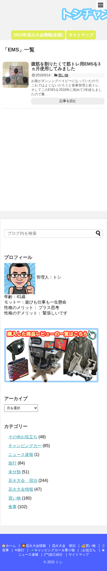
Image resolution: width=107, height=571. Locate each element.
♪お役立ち (88, 550)
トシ (8, 7)
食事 (12, 507)
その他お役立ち (22, 437)
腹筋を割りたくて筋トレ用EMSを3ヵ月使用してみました (65, 66)
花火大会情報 (20, 489)
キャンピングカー (25, 446)
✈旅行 (19, 550)
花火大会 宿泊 (22, 480)
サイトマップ (79, 554)
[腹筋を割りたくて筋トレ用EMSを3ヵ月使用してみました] (16, 75)
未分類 (14, 472)
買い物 (63, 75)
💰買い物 (88, 546)
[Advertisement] (53, 161)
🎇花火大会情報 (34, 546)
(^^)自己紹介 (53, 554)
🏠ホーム (9, 546)
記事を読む (67, 101)
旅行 (12, 463)
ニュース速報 (20, 454)
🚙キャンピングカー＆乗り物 (52, 550)
